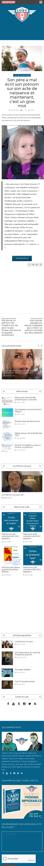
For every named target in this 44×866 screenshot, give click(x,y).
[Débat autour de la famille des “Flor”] (7, 436)
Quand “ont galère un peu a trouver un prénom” (27, 446)
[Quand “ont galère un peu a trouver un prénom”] (7, 448)
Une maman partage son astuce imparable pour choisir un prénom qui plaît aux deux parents (33, 326)
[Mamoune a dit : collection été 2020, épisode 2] (32, 623)
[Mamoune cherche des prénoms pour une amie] (7, 400)
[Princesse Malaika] (7, 740)
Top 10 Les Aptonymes (25, 749)
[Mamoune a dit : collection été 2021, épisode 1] (32, 589)
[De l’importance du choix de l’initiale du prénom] (7, 725)
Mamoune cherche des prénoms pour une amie (26, 398)
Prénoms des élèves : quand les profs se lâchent (11, 637)
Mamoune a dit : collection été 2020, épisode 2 (32, 637)
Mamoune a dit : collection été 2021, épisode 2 (10, 603)
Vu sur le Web (24, 75)
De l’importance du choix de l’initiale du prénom (27, 721)
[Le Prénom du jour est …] (22, 549)
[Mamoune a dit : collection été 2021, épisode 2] (11, 589)
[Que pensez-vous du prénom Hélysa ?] (7, 412)
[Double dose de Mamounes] (7, 424)
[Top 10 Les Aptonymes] (7, 752)
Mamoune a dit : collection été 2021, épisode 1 (32, 603)
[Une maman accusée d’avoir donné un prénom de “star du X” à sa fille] (22, 364)
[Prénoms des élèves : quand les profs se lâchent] (11, 623)
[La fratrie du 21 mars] (7, 711)
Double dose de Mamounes (27, 421)
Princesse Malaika (22, 737)
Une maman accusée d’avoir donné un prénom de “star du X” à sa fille (21, 372)
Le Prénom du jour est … (13, 562)
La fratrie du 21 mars (24, 709)
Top (16, 75)
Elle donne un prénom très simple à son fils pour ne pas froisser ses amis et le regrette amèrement (11, 327)
